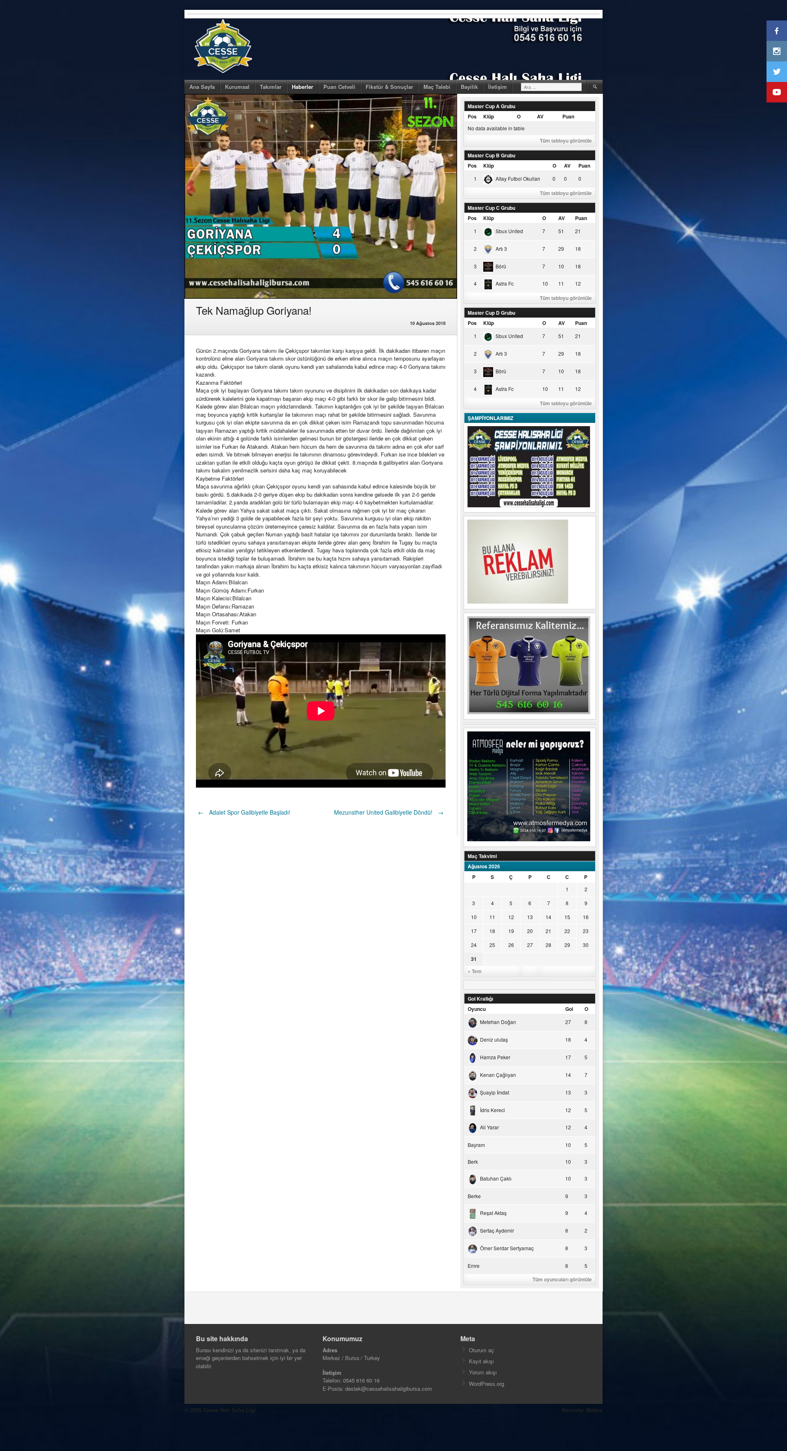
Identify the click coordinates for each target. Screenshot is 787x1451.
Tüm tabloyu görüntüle (566, 140)
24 (474, 944)
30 (586, 944)
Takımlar (271, 87)
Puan (568, 116)
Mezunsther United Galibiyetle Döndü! (389, 812)
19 (511, 930)
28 (548, 944)
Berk (473, 1161)
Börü (501, 266)
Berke (474, 1195)
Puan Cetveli (339, 87)
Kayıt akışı (481, 1361)
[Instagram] (777, 51)
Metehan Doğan (498, 1021)
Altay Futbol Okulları (518, 178)
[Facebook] (777, 30)
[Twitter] (777, 71)
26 (511, 944)
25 (492, 944)
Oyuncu (477, 1009)
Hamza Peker (495, 1057)
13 (530, 916)
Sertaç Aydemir (497, 1230)
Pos (472, 116)
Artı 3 (501, 248)
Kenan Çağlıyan (498, 1074)
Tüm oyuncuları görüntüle (562, 1279)
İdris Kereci (492, 1109)
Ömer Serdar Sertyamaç (507, 1247)
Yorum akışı (483, 1372)
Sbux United (509, 230)
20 (530, 930)
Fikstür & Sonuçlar (389, 87)
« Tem (475, 971)
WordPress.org (486, 1383)
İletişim (497, 87)
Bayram (476, 1144)
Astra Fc (505, 283)
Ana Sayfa (202, 87)
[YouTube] (777, 92)
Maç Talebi (436, 87)
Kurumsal (237, 87)
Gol (569, 1009)
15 (567, 916)
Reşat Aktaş (493, 1212)
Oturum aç (481, 1350)
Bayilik (469, 87)
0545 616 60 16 (361, 1380)
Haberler (302, 87)
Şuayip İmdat (494, 1092)
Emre (474, 1265)
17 (474, 930)
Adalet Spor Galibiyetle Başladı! (244, 812)
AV (540, 116)
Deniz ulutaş (494, 1039)
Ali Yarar (489, 1127)
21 (548, 930)
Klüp (488, 116)
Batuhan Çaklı (496, 1178)
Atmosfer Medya (582, 1410)
